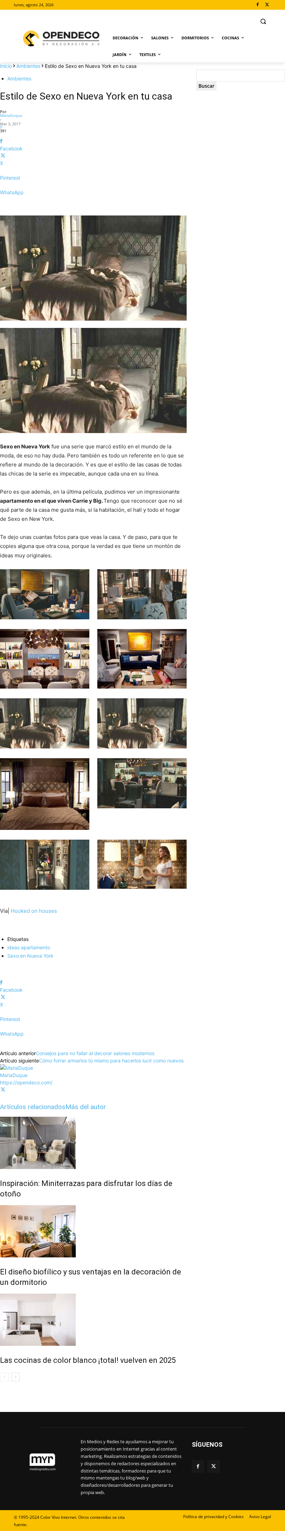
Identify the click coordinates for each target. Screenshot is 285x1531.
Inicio (6, 66)
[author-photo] (16, 1068)
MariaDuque (11, 115)
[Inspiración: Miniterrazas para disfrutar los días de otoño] (93, 1143)
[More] (93, 204)
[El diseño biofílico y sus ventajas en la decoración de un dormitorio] (93, 1231)
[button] (263, 21)
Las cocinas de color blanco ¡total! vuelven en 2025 (88, 1360)
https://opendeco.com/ (26, 1082)
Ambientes (28, 66)
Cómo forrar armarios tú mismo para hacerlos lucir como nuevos (111, 1060)
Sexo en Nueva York (30, 956)
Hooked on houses (34, 911)
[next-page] (15, 1377)
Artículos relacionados (32, 1107)
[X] (267, 5)
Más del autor (85, 1107)
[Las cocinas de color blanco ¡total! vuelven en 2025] (93, 1320)
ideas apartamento (28, 947)
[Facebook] (257, 5)
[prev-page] (4, 1377)
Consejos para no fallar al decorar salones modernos (95, 1053)
